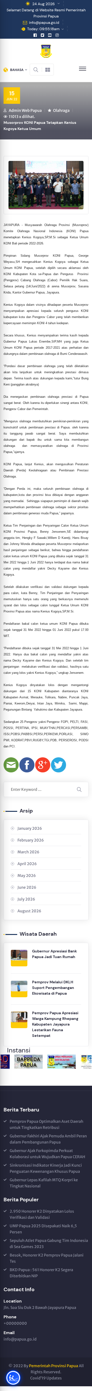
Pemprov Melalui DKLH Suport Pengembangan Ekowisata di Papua (53, 988)
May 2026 (26, 875)
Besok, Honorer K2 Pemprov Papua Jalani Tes (47, 1258)
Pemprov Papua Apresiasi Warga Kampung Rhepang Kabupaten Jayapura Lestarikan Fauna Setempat (55, 1024)
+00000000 (15, 1323)
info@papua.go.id (44, 22)
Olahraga (61, 110)
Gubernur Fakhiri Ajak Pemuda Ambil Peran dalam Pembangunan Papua (48, 1139)
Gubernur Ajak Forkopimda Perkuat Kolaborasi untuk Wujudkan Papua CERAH (47, 1153)
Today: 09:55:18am (43, 28)
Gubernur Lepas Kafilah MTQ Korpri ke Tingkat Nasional (44, 1182)
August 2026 (29, 911)
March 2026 (28, 852)
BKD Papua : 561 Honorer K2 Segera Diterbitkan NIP (41, 1272)
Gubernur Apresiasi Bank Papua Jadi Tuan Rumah (54, 954)
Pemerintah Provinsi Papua (53, 1365)
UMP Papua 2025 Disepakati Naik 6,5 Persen (43, 1228)
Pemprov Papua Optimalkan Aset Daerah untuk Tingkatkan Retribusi (46, 1124)
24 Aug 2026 (43, 3)
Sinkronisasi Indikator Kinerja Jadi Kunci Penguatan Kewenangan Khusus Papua (46, 1168)
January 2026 (29, 828)
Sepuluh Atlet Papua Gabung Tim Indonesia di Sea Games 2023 (49, 1243)
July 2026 (26, 899)
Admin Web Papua (25, 110)
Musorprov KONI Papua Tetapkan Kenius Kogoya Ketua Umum (40, 125)
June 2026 (26, 887)
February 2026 (30, 840)
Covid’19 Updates (46, 1378)
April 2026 (27, 863)
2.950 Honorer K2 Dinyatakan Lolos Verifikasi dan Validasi (42, 1214)
